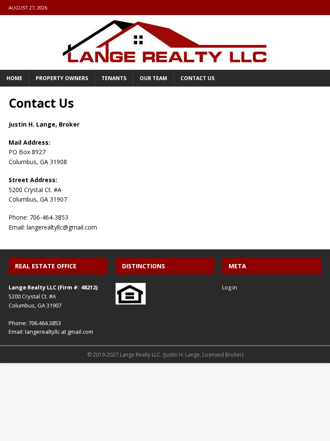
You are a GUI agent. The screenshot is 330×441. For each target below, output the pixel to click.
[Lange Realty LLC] (165, 65)
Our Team (153, 78)
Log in (229, 287)
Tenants (113, 78)
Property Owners (62, 78)
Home (14, 78)
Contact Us (197, 78)
